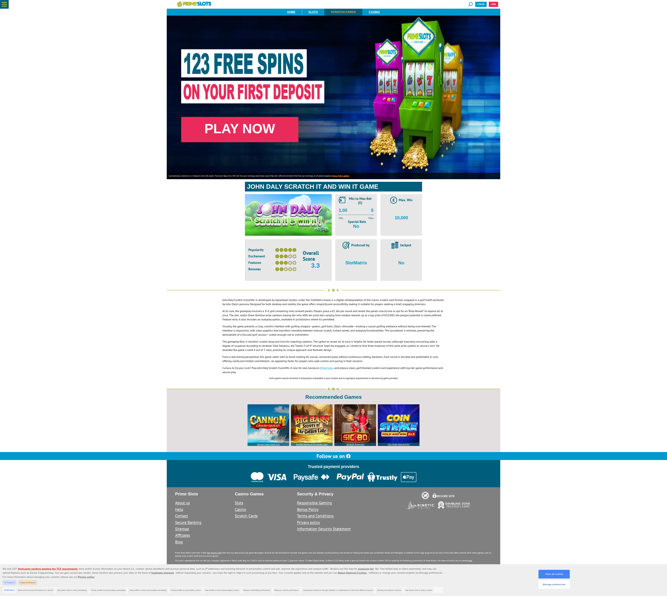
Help (179, 509)
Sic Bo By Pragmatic (355, 444)
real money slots (214, 552)
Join (493, 4)
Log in (480, 4)
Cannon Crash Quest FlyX (268, 444)
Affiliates (182, 535)
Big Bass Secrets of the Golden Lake (311, 444)
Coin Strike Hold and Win (399, 444)
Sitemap (182, 528)
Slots (313, 12)
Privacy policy (308, 522)
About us (182, 502)
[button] (4, 4)
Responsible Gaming (314, 502)
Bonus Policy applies (340, 176)
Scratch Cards (343, 12)
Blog (179, 541)
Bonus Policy (308, 509)
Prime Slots (326, 368)
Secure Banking (188, 522)
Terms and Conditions (315, 515)
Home (291, 12)
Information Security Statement (324, 528)
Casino (374, 12)
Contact (181, 515)
